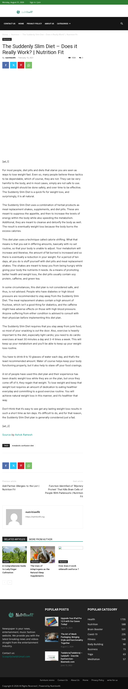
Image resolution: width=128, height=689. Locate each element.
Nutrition (15, 34)
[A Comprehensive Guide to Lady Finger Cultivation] (14, 554)
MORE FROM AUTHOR (40, 539)
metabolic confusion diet (23, 445)
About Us (49, 23)
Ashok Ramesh (23, 434)
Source (6, 434)
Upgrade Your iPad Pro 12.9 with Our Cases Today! (71, 621)
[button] (122, 23)
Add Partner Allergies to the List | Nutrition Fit (20, 487)
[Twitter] (13, 65)
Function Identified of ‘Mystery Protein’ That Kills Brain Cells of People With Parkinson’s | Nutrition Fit (64, 491)
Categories (62, 23)
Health (6, 561)
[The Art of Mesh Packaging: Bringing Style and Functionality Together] (51, 637)
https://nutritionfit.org (35, 517)
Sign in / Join (35, 2)
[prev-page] (4, 582)
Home (21, 23)
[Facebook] (5, 65)
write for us (112, 680)
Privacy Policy (34, 23)
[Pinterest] (21, 65)
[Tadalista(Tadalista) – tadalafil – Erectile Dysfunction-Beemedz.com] (51, 656)
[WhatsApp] (28, 65)
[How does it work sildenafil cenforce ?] (70, 554)
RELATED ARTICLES (14, 539)
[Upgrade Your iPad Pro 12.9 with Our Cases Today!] (51, 621)
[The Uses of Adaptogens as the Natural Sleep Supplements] (42, 554)
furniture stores (47, 680)
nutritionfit (10, 57)
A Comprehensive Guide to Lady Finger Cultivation (14, 569)
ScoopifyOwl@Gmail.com (16, 656)
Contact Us (9, 23)
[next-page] (10, 582)
